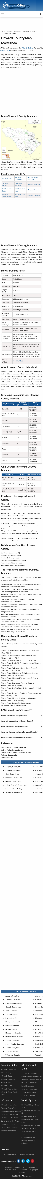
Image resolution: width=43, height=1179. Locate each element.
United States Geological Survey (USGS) (16, 752)
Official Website (18, 361)
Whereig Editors (27, 48)
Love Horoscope (28, 1086)
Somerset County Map (13, 789)
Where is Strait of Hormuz (31, 1080)
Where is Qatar (6, 1076)
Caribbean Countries (8, 1124)
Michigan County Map (13, 1022)
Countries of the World (9, 1118)
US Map (9, 31)
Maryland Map (6, 178)
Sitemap (22, 1172)
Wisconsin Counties (13, 1055)
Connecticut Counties (13, 1003)
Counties (35, 31)
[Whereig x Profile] (28, 1161)
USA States (17, 31)
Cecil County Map (12, 774)
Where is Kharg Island (9, 1105)
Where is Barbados (8, 1079)
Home (3, 31)
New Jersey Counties (13, 1033)
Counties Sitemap (28, 1096)
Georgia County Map (13, 1007)
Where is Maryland (33, 184)
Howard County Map (13, 781)
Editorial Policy (10, 1170)
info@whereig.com (27, 1154)
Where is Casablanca (29, 1089)
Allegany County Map (13, 767)
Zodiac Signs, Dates (29, 1092)
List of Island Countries (9, 1127)
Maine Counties (11, 1018)
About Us (8, 1167)
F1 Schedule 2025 (28, 1137)
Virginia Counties (11, 1051)
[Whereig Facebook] (18, 1161)
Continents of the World (10, 1121)
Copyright (34, 1170)
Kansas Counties (11, 1014)
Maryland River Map (34, 190)
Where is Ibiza (6, 1082)
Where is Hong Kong (8, 1070)
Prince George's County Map (16, 785)
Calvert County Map (13, 770)
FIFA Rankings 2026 (29, 1116)
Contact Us (19, 1167)
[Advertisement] (21, 91)
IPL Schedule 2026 (28, 1128)
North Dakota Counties (14, 1037)
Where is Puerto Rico (9, 1089)
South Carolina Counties (14, 1044)
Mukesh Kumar (5, 50)
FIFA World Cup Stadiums (31, 1125)
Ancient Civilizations (8, 1131)
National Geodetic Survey (10, 755)
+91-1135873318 (9, 1154)
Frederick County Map (13, 778)
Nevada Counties (11, 1029)
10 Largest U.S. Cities (30, 1073)
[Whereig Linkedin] (23, 1161)
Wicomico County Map (13, 792)
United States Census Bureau (12, 750)
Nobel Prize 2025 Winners (31, 1083)
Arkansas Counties (12, 1000)
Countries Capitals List (9, 1114)
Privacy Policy (32, 1167)
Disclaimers (23, 1170)
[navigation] (2, 14)
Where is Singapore (8, 1073)
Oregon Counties (12, 1040)
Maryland (26, 31)
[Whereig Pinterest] (32, 1161)
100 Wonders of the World (11, 1111)
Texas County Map (12, 1048)
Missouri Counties (12, 1025)
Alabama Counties (12, 996)
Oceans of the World (8, 1108)
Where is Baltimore (33, 196)
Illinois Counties (11, 1011)
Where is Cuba (6, 1086)
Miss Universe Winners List (32, 1076)
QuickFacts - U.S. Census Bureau (13, 747)
